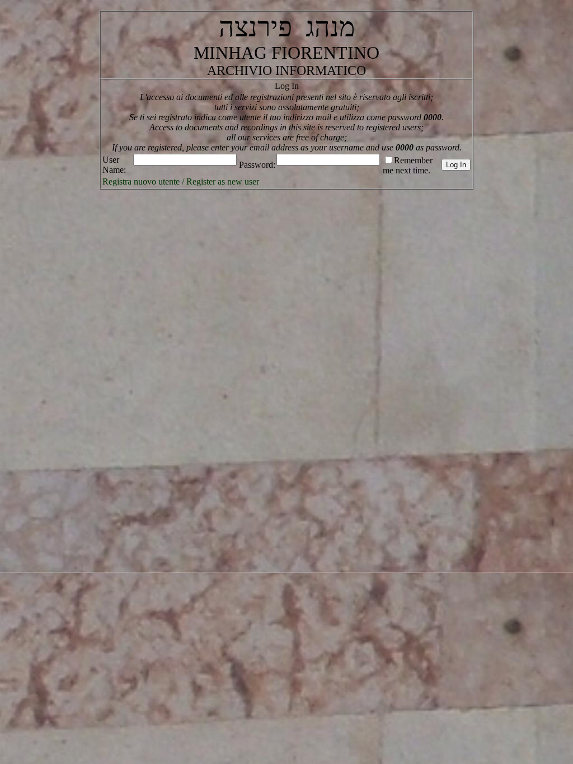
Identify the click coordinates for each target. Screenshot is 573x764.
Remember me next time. (408, 165)
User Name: (114, 165)
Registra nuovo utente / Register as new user (180, 181)
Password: (257, 164)
